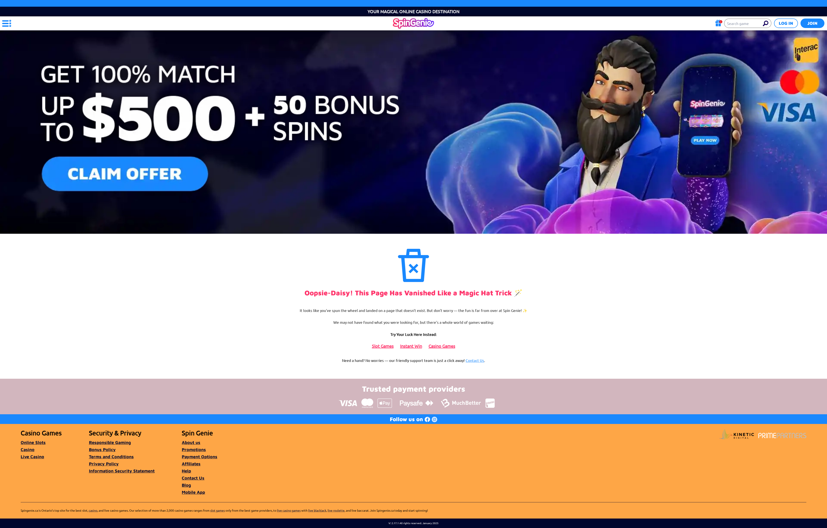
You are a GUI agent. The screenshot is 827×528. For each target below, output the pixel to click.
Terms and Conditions (111, 456)
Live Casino (32, 456)
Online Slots (33, 442)
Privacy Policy (104, 463)
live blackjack (317, 510)
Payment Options (199, 456)
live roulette (336, 510)
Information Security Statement (122, 470)
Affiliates (191, 463)
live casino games (289, 510)
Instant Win (411, 346)
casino (93, 510)
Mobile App (193, 492)
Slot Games (383, 346)
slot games (217, 510)
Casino (27, 449)
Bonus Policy (102, 449)
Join (812, 23)
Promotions (194, 449)
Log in (786, 23)
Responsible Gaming (110, 442)
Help (186, 470)
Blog (186, 485)
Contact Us (475, 360)
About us (191, 442)
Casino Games (442, 346)
